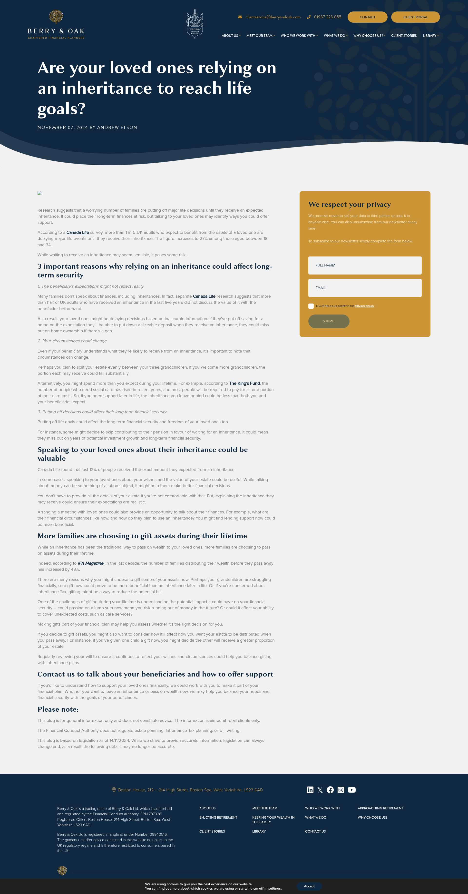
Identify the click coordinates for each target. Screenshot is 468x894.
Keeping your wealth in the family (273, 819)
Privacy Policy (364, 306)
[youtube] (352, 790)
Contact (367, 17)
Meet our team (259, 35)
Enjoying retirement (218, 817)
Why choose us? (368, 35)
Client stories (404, 35)
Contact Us (315, 831)
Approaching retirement (380, 808)
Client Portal (415, 17)
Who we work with (298, 35)
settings (274, 888)
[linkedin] (310, 790)
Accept (309, 886)
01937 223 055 (327, 16)
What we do (334, 35)
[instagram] (341, 790)
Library (429, 35)
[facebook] (330, 790)
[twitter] (320, 790)
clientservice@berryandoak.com (273, 16)
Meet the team (264, 808)
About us (230, 35)
